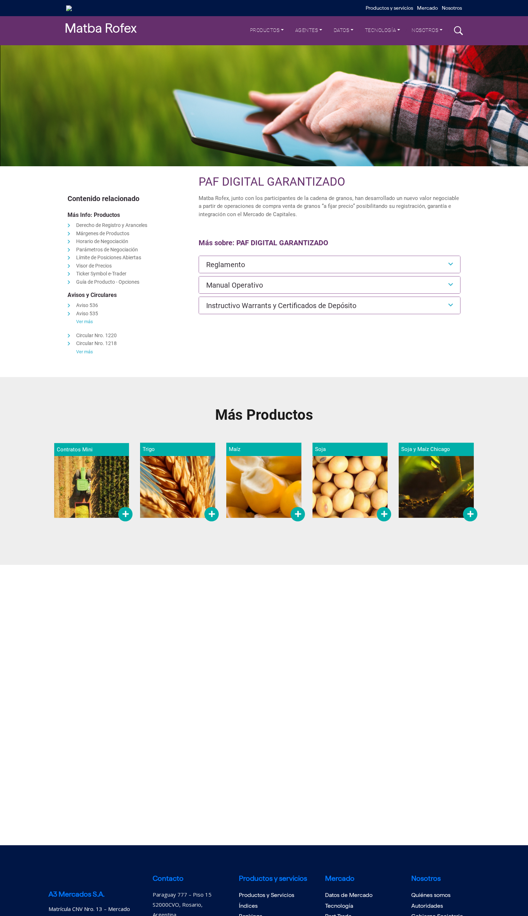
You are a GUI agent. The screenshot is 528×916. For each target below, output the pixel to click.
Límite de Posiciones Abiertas (108, 257)
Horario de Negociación (102, 241)
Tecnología (380, 30)
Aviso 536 (87, 305)
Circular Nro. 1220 (96, 335)
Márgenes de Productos (102, 233)
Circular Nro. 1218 (96, 343)
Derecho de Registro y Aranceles (111, 225)
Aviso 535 (87, 313)
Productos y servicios (389, 8)
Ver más (84, 321)
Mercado (427, 8)
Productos (265, 30)
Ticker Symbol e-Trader (101, 273)
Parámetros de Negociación (107, 249)
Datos (341, 30)
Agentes (306, 30)
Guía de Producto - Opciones (107, 282)
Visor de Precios (94, 266)
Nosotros (452, 8)
